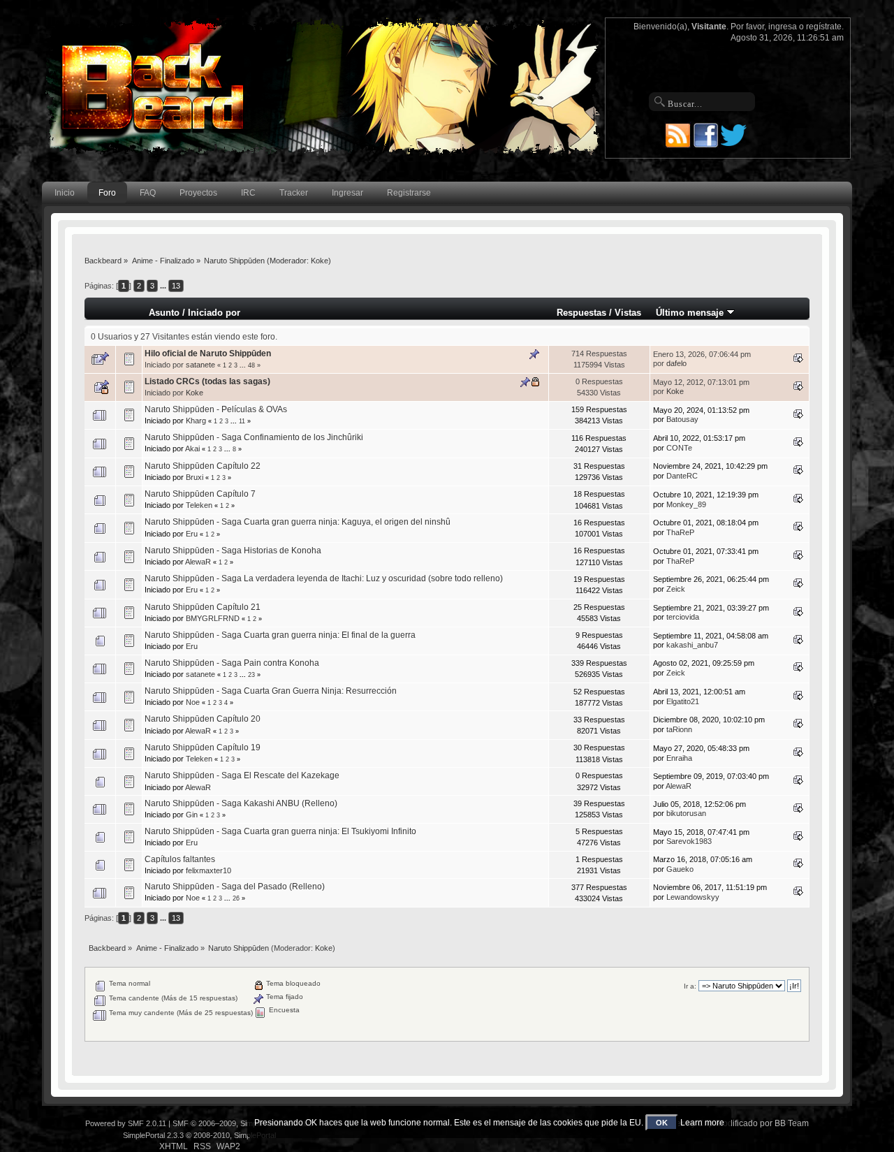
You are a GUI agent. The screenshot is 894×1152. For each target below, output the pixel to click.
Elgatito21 (682, 701)
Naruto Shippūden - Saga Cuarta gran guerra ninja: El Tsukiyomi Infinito (280, 831)
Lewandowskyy (692, 897)
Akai (192, 448)
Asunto (164, 312)
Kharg (196, 420)
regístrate (824, 26)
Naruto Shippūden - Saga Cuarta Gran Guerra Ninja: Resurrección (271, 691)
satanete (200, 364)
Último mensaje (691, 312)
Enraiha (679, 758)
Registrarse (409, 193)
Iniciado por (214, 312)
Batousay (682, 419)
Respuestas (581, 312)
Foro (107, 193)
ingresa (782, 26)
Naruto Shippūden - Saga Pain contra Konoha (232, 663)
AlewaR (198, 561)
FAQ (148, 193)
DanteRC (682, 476)
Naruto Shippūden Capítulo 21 (203, 607)
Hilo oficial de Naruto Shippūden (208, 353)
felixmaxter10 (208, 870)
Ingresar (347, 193)
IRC (248, 193)
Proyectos (198, 193)
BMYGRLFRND (213, 618)
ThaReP (680, 532)
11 (242, 421)
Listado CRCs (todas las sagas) (207, 381)
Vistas (628, 312)
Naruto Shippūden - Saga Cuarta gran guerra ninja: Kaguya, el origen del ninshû (297, 522)
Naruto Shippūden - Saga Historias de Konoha (233, 550)
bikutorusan (686, 813)
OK (662, 1122)
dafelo (676, 363)
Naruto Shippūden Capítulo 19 (203, 747)
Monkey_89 (686, 504)
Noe (193, 702)
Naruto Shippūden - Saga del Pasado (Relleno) (235, 886)
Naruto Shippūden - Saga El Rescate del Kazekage (242, 775)
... (164, 286)
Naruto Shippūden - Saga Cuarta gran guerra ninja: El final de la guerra (280, 635)
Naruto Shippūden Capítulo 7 (200, 494)
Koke (319, 260)
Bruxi (194, 477)
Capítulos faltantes (180, 859)
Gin (192, 814)
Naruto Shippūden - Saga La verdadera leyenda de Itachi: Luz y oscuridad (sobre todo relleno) (324, 578)
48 (251, 365)
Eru (192, 534)
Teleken (199, 505)
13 (176, 286)
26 (236, 898)
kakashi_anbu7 (692, 645)
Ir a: (690, 986)
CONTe (679, 448)
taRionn (679, 729)
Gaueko (680, 869)
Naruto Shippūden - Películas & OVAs (216, 409)
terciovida (682, 617)
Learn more (702, 1123)
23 (251, 674)
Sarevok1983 (689, 841)
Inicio (64, 193)
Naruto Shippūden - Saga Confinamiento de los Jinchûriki (254, 437)
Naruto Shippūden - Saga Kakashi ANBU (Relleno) (241, 803)
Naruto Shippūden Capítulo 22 (203, 466)
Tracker (293, 193)
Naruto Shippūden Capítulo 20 (203, 719)
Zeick (675, 589)
